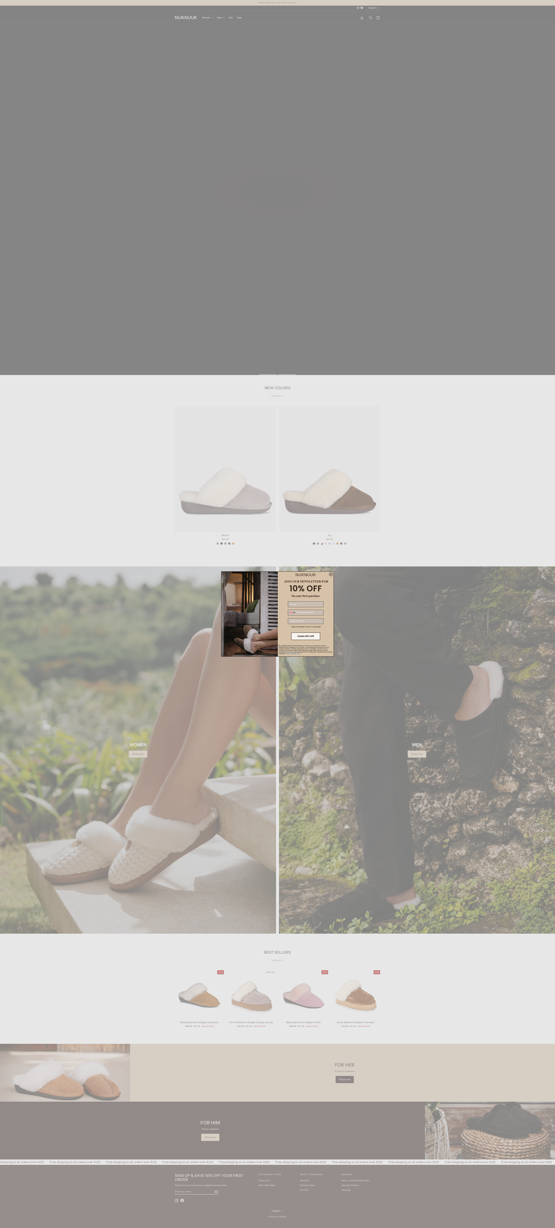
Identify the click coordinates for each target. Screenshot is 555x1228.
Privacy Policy (290, 653)
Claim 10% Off (305, 636)
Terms (298, 653)
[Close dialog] (331, 574)
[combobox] (292, 612)
